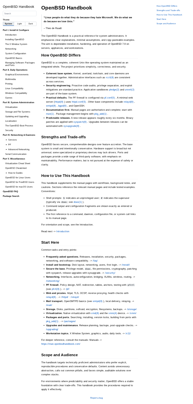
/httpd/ (64, 297)
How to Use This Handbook (169, 15)
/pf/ (67, 289)
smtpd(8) (51, 105)
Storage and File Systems (17, 112)
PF (9, 144)
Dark (31, 24)
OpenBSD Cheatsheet (16, 168)
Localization (11, 121)
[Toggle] (6, 140)
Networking (10, 49)
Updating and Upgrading (16, 116)
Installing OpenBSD (14, 39)
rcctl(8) (110, 77)
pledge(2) (114, 89)
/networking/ (52, 281)
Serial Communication (16, 154)
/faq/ (95, 260)
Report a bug (96, 398)
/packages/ (70, 321)
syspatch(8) (80, 122)
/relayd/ (75, 297)
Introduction (11, 35)
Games (8, 98)
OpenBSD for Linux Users (18, 177)
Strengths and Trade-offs (168, 10)
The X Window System (16, 44)
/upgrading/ (52, 329)
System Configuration (15, 53)
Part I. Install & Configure (16, 30)
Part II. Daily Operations (15, 70)
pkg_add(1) (100, 113)
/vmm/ (133, 313)
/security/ (110, 273)
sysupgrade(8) (71, 126)
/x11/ (128, 333)
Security (9, 130)
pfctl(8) (56, 289)
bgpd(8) (62, 105)
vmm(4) (113, 313)
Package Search (11, 196)
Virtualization (11, 107)
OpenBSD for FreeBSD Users (19, 182)
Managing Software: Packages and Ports (20, 63)
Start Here (161, 19)
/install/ (126, 264)
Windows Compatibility (16, 93)
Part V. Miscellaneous (14, 158)
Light (19, 24)
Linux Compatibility (14, 88)
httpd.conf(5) (79, 101)
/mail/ (49, 305)
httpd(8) (59, 101)
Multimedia (10, 79)
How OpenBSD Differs (167, 6)
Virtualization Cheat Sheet (17, 163)
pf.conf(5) (109, 97)
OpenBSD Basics (13, 58)
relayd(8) (129, 101)
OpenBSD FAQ (10, 191)
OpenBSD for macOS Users (19, 187)
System (8, 24)
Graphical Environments (17, 74)
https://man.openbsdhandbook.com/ (60, 344)
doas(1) (78, 202)
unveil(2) (129, 89)
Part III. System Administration (18, 102)
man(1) (50, 113)
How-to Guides (15, 173)
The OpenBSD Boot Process (19, 125)
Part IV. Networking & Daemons (19, 135)
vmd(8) (95, 313)
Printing (9, 83)
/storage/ (132, 309)
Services (12, 140)
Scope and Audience (166, 23)
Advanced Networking (18, 149)
